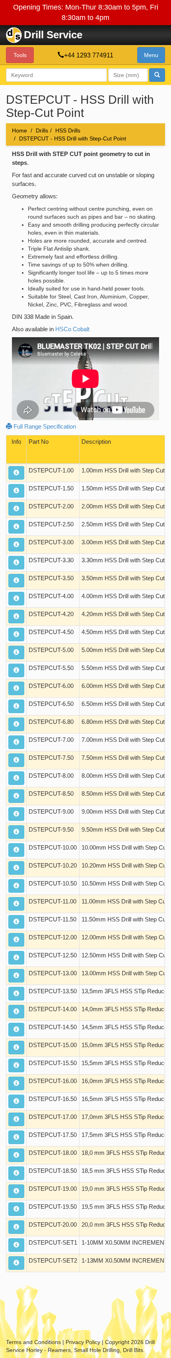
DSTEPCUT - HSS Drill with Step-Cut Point (72, 138)
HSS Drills (67, 130)
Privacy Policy (83, 1342)
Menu (151, 55)
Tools (20, 55)
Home (19, 130)
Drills (42, 130)
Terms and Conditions (33, 1342)
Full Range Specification (44, 426)
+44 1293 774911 (88, 55)
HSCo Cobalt (72, 329)
